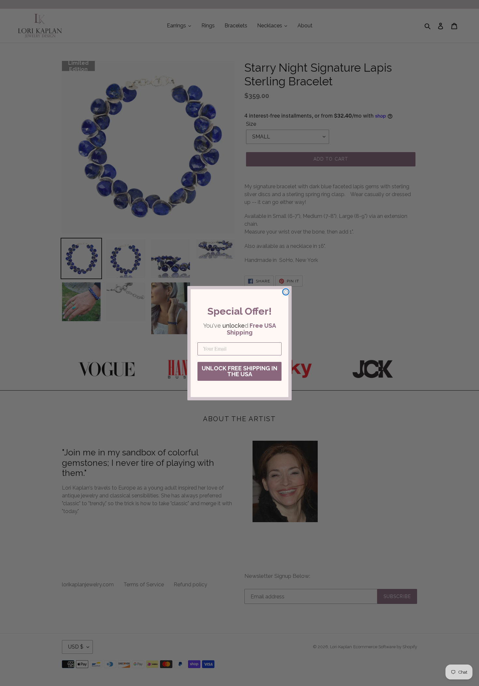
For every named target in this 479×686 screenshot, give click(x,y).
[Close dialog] (286, 292)
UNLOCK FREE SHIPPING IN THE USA (239, 371)
